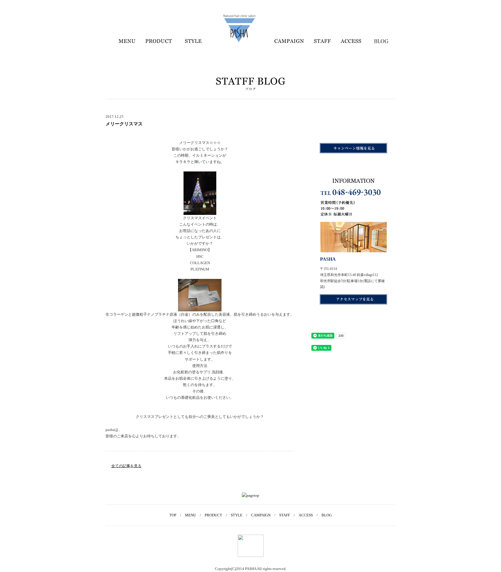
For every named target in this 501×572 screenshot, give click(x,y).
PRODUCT (213, 515)
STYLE (236, 515)
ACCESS (306, 515)
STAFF (284, 515)
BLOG (327, 515)
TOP (172, 515)
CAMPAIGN (261, 515)
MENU (190, 515)
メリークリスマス (124, 123)
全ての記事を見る (126, 466)
